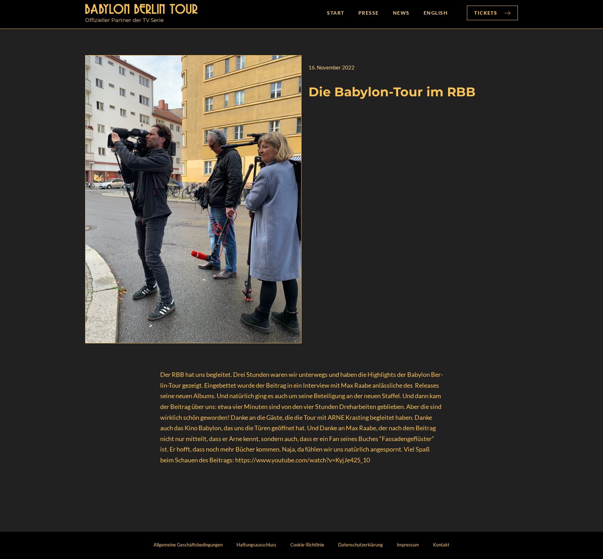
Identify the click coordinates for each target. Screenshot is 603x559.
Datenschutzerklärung (360, 544)
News (401, 13)
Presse (368, 13)
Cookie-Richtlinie (307, 544)
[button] (492, 13)
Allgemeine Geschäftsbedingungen (188, 544)
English (436, 13)
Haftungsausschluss (256, 544)
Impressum (408, 544)
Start (335, 13)
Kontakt (441, 544)
